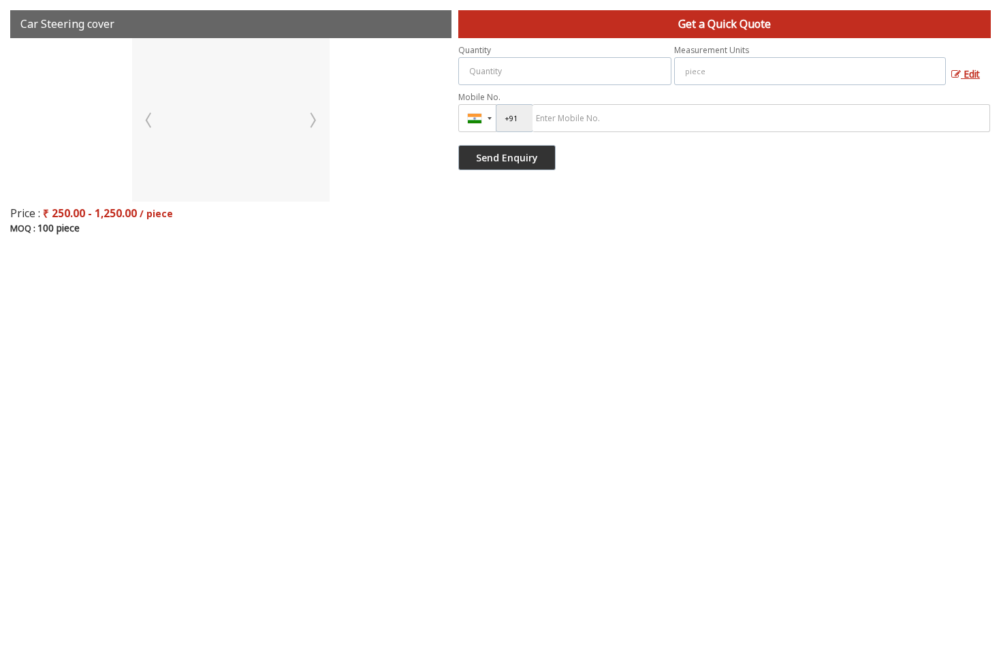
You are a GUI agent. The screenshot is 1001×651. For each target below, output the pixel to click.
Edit (970, 73)
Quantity (474, 50)
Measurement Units (711, 50)
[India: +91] (477, 118)
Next (312, 120)
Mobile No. (479, 97)
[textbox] (810, 71)
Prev (150, 120)
